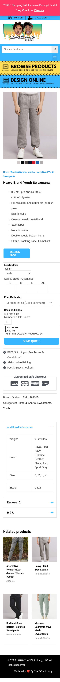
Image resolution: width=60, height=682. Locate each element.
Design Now (15, 253)
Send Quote (31, 341)
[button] (54, 57)
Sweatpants (44, 402)
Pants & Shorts (18, 172)
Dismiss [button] (39, 10)
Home (6, 172)
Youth (31, 172)
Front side (13, 313)
